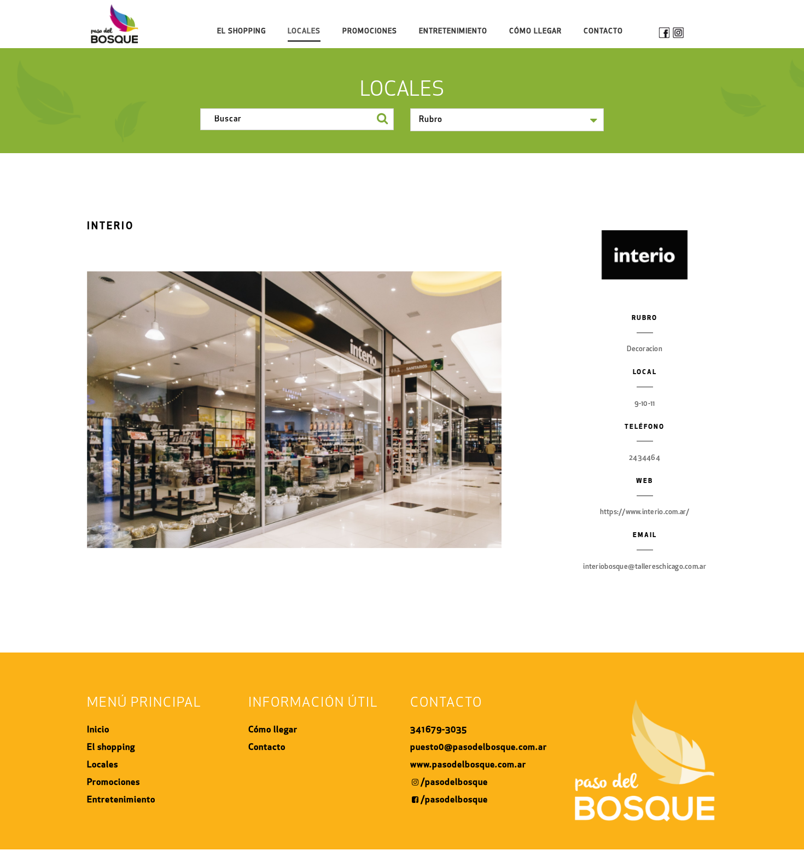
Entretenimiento (453, 31)
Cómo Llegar (535, 31)
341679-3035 (438, 730)
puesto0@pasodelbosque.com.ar (478, 747)
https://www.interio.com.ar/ (645, 512)
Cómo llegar (273, 730)
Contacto (603, 31)
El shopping (241, 31)
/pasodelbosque (454, 782)
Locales (304, 31)
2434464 (644, 458)
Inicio (98, 730)
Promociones (369, 31)
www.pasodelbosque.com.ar (468, 765)
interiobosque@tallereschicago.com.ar (644, 566)
